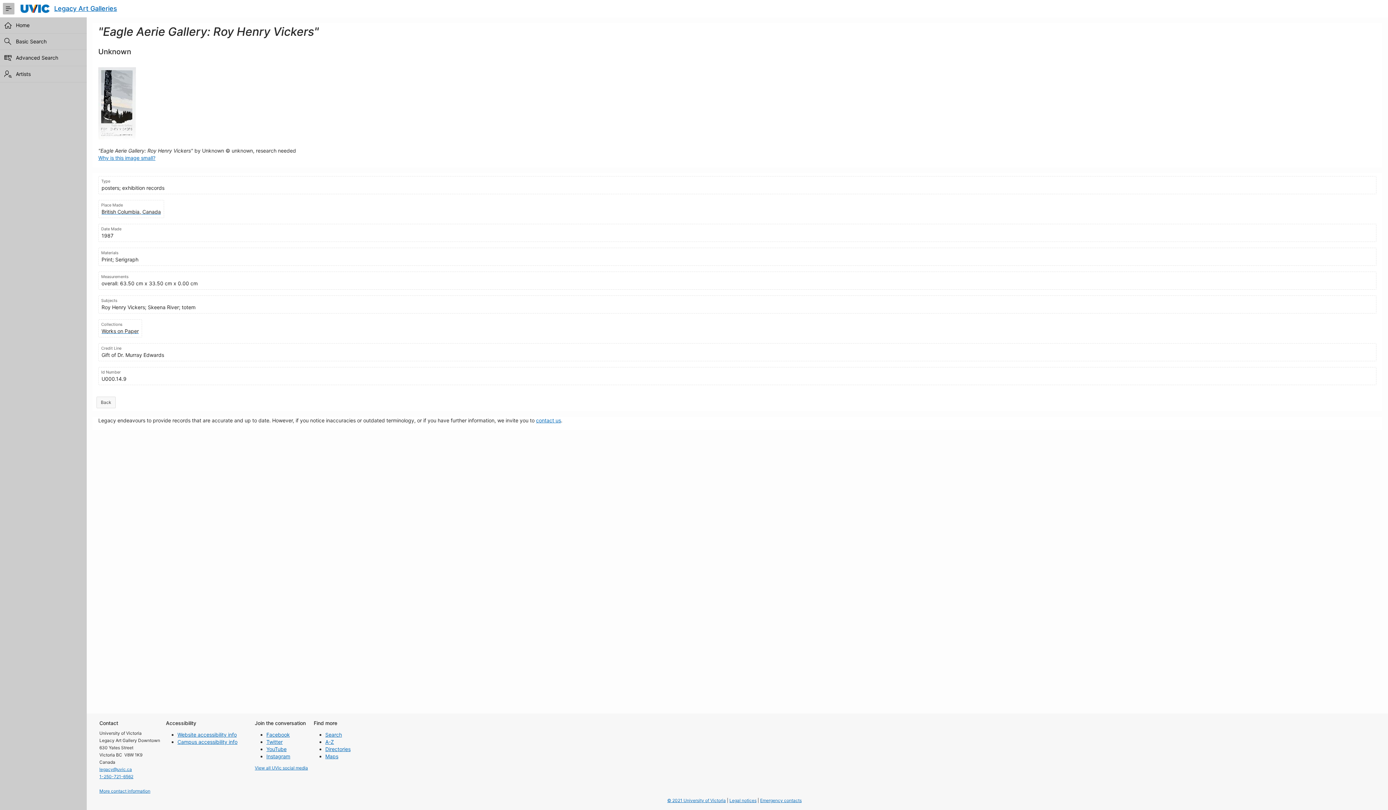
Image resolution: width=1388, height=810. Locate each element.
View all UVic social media (281, 768)
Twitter (274, 742)
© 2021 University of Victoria (696, 800)
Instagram (278, 756)
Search (333, 735)
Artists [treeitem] (23, 74)
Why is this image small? (126, 158)
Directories (338, 749)
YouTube (276, 749)
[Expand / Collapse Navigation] (8, 8)
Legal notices (743, 800)
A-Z (329, 742)
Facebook (278, 735)
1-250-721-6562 (116, 776)
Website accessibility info (207, 735)
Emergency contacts (781, 800)
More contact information (124, 791)
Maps (331, 756)
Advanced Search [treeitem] (37, 58)
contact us (548, 420)
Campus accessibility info (207, 742)
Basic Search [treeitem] (31, 41)
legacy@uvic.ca (115, 769)
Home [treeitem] (23, 25)
